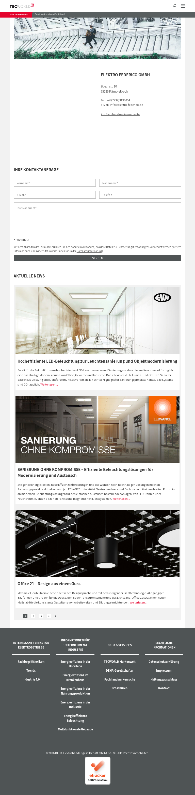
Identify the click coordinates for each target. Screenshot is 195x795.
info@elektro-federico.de (126, 104)
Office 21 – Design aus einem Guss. (50, 583)
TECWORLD (26, 6)
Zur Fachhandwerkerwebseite (120, 114)
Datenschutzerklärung (89, 251)
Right (56, 616)
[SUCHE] (174, 6)
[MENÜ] (183, 6)
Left (18, 616)
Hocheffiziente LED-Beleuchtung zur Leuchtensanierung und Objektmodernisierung (97, 361)
